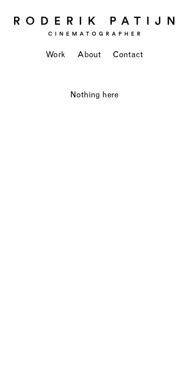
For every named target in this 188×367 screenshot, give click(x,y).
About (89, 54)
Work (55, 54)
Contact (128, 54)
